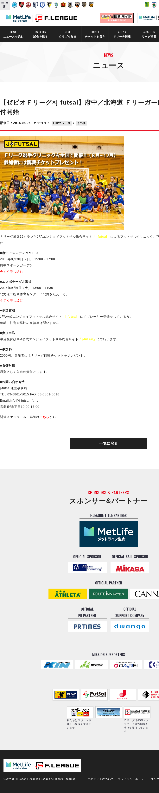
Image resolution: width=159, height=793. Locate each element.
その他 (81, 123)
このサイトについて (101, 779)
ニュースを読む (13, 34)
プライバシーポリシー (132, 779)
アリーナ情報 (122, 34)
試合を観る (40, 34)
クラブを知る (68, 34)
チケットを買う (95, 34)
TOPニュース (62, 123)
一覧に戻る (108, 443)
